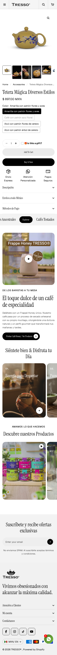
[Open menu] (4, 4)
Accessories (19, 84)
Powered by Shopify (33, 649)
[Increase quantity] (17, 143)
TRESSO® (16, 649)
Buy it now (28, 162)
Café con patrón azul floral (18, 117)
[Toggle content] (39, 410)
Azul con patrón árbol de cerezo (21, 130)
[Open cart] (52, 4)
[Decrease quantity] (5, 143)
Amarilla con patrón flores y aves (21, 111)
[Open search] (43, 4)
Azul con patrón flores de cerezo (21, 123)
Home (5, 84)
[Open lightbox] (48, 18)
